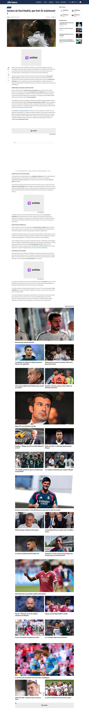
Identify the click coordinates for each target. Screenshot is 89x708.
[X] (71, 2)
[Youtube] (76, 15)
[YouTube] (73, 2)
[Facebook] (69, 2)
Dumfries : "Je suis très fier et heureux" (66, 28)
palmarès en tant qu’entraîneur (21, 110)
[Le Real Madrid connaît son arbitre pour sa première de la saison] (79, 24)
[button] (68, 2)
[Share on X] (53, 17)
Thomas (8, 17)
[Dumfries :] (79, 30)
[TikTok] (76, 2)
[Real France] (15, 2)
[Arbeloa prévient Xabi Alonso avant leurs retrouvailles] (79, 36)
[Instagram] (74, 2)
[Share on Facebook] (51, 17)
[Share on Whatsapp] (8, 77)
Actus (9, 7)
